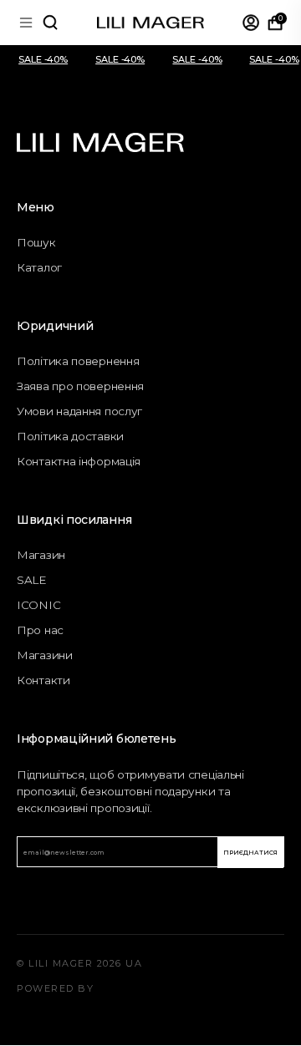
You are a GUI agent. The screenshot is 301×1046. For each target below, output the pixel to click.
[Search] (50, 22)
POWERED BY (55, 988)
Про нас (40, 630)
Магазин (41, 554)
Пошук (36, 242)
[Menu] (26, 22)
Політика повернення (78, 361)
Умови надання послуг (79, 411)
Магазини (45, 655)
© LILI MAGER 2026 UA (79, 963)
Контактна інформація (78, 461)
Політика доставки (70, 436)
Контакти (43, 680)
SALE (31, 579)
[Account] (251, 22)
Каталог (39, 267)
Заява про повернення (80, 386)
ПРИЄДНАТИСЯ (250, 852)
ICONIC (38, 605)
